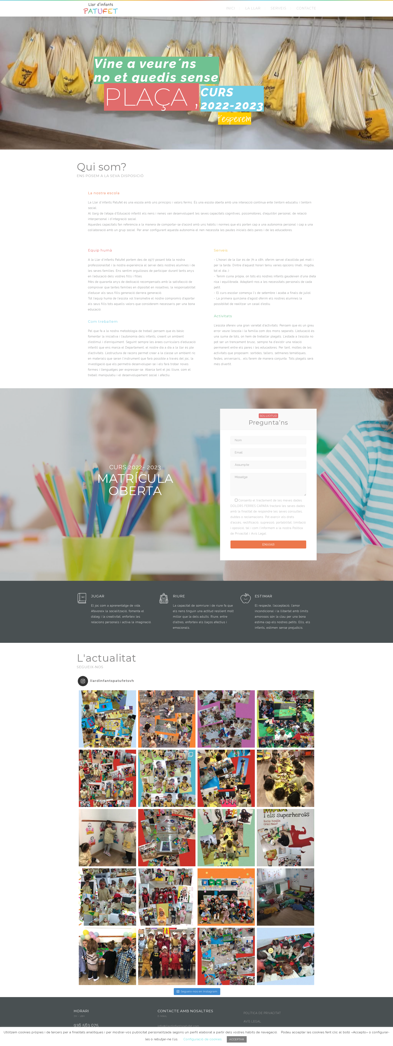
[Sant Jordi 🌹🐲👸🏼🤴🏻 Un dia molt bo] (107, 778)
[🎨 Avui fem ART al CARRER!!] (166, 719)
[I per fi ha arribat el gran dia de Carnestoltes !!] (166, 897)
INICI (230, 8)
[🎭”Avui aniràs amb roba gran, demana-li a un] (107, 956)
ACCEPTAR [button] (236, 1039)
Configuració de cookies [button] (202, 1039)
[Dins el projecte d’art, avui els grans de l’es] (226, 778)
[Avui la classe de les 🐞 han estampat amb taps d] (226, 719)
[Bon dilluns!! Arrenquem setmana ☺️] (107, 837)
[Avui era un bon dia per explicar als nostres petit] (285, 837)
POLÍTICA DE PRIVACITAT (262, 1013)
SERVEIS (278, 8)
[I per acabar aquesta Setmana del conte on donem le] (285, 719)
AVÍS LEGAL (252, 1021)
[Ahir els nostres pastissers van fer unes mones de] (166, 778)
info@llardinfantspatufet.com (178, 1026)
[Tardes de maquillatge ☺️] (107, 897)
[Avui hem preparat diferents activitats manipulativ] (107, 719)
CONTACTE (306, 8)
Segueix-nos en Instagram (199, 991)
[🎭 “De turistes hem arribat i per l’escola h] (226, 897)
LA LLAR (253, 8)
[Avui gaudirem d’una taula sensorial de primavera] (285, 778)
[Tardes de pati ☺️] (285, 956)
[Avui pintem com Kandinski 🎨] (166, 837)
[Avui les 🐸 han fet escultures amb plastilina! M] (226, 837)
